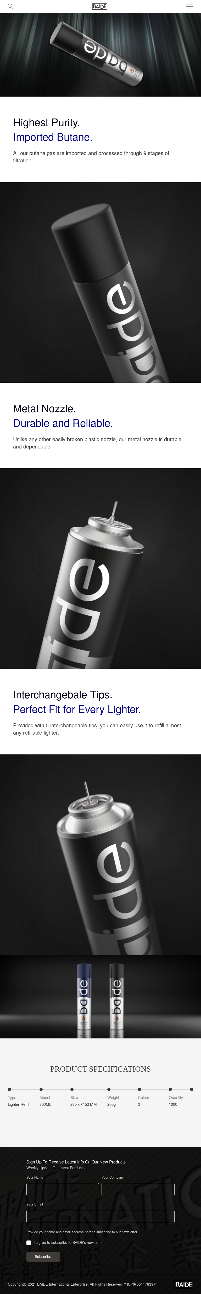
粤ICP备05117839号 (140, 1284)
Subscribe (43, 1256)
